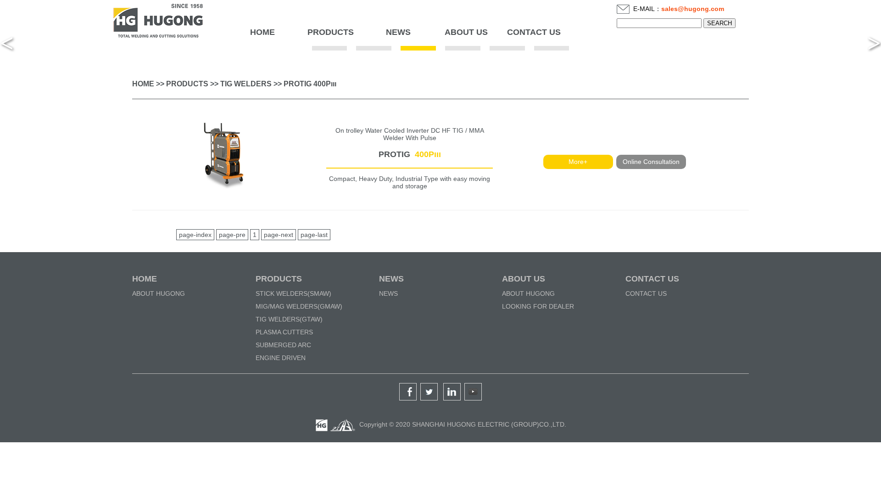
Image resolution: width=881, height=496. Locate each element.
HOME (262, 32)
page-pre (232, 234)
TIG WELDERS (246, 84)
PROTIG (410, 154)
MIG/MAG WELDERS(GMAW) (299, 306)
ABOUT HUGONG (158, 293)
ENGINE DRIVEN (281, 357)
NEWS (391, 278)
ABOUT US (523, 278)
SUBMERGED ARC (283, 345)
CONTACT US (652, 278)
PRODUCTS (187, 84)
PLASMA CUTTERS (284, 332)
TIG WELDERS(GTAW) (289, 319)
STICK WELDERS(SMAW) (293, 293)
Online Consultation (651, 161)
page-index (195, 234)
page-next (278, 234)
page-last (314, 234)
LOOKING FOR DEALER (538, 306)
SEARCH (719, 23)
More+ (578, 161)
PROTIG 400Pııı (310, 84)
